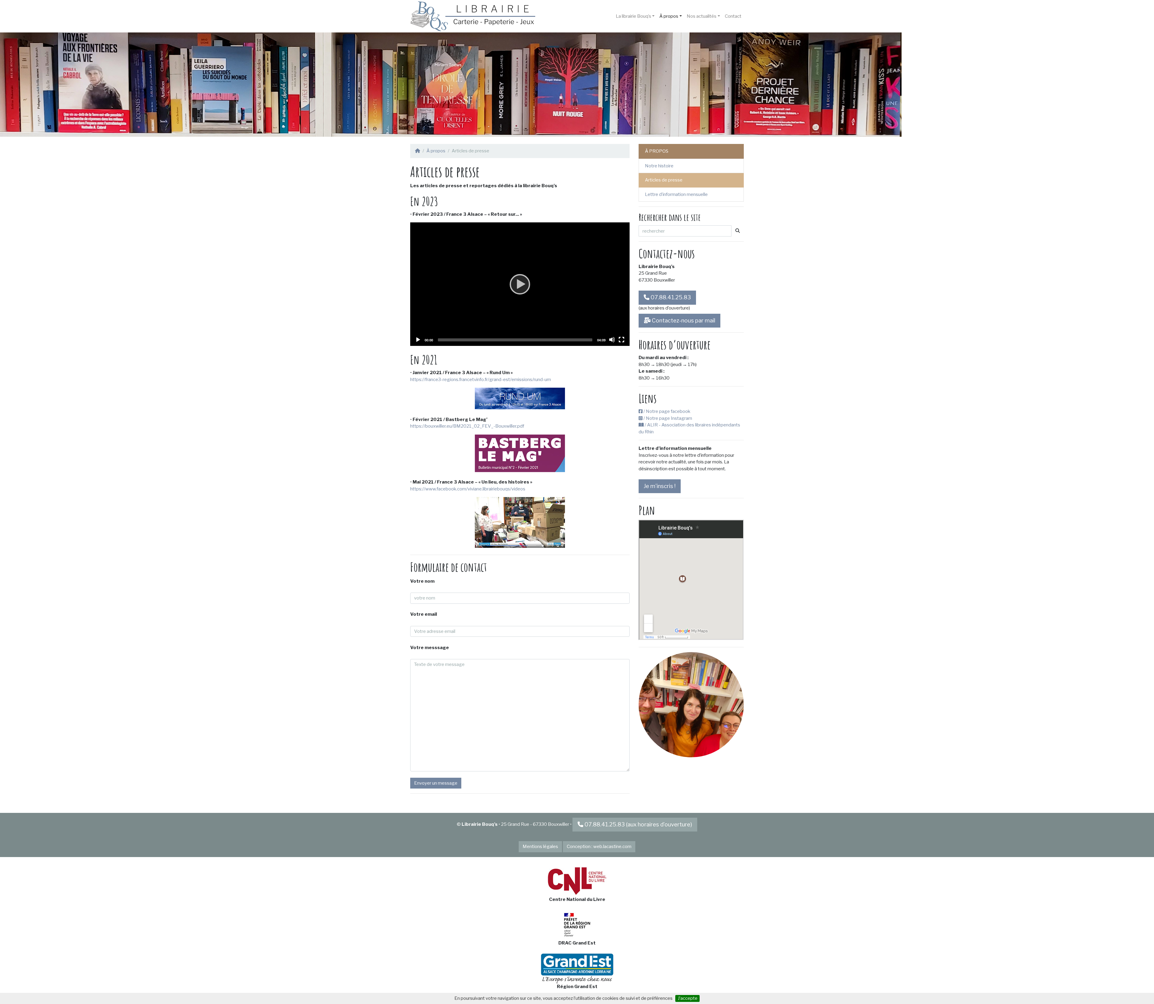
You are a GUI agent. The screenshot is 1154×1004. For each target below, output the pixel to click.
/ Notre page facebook (666, 411)
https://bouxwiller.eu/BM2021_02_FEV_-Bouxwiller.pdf (467, 426)
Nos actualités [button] (701, 16)
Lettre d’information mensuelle (676, 194)
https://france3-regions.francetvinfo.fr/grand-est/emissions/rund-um (480, 379)
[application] (520, 284)
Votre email (423, 614)
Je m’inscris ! (660, 486)
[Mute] (612, 339)
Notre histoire (659, 166)
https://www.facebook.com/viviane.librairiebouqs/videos (467, 489)
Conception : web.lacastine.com (599, 846)
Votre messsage (429, 647)
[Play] (520, 284)
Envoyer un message (435, 783)
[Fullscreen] (621, 339)
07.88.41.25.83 (670, 297)
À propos (435, 151)
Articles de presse (663, 180)
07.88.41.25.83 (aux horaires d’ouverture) (638, 824)
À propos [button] (668, 16)
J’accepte (688, 998)
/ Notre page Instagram (667, 418)
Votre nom (422, 581)
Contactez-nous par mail (683, 320)
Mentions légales (540, 846)
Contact (733, 16)
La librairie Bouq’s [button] (633, 16)
